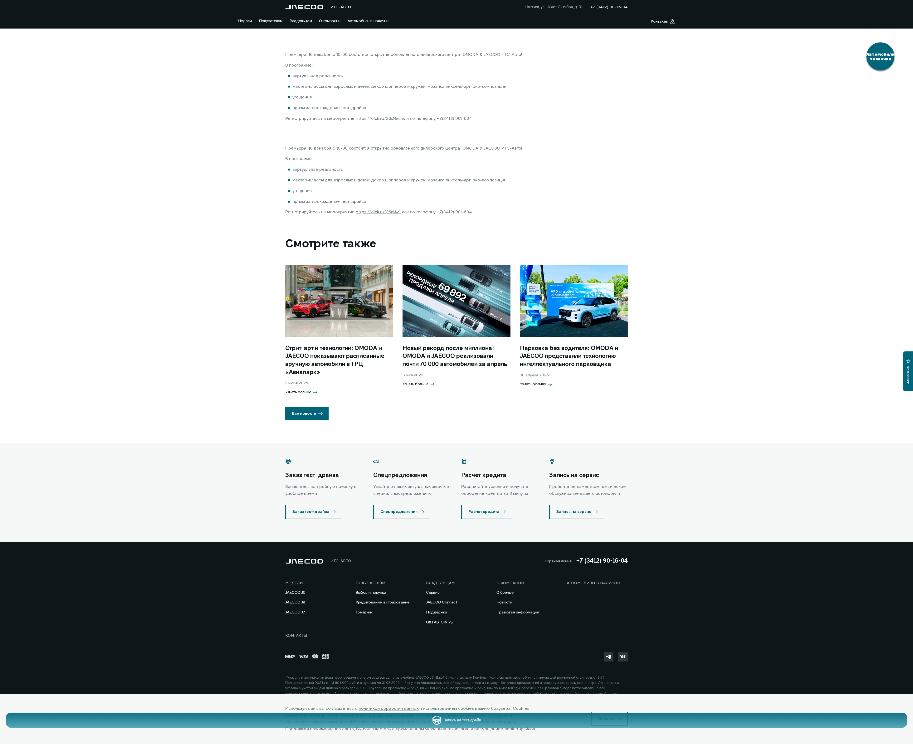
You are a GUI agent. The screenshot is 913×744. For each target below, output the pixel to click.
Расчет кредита (483, 512)
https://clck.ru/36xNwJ (378, 119)
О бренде (505, 593)
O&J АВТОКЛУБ (439, 622)
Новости (504, 602)
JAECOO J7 (295, 612)
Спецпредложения (399, 512)
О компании (329, 21)
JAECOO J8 (295, 602)
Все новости (304, 414)
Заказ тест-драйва (310, 512)
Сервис (433, 593)
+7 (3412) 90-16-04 (602, 561)
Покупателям (270, 21)
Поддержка (436, 612)
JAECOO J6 (295, 593)
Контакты (296, 636)
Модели (245, 21)
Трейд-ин (364, 612)
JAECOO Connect (441, 602)
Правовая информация (517, 612)
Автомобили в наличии (368, 21)
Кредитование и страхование (382, 602)
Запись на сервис (573, 512)
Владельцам (301, 21)
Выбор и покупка (371, 593)
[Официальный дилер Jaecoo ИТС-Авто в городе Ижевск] (304, 7)
